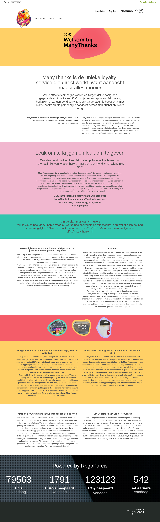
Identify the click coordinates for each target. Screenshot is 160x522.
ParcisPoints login (148, 2)
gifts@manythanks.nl (80, 231)
